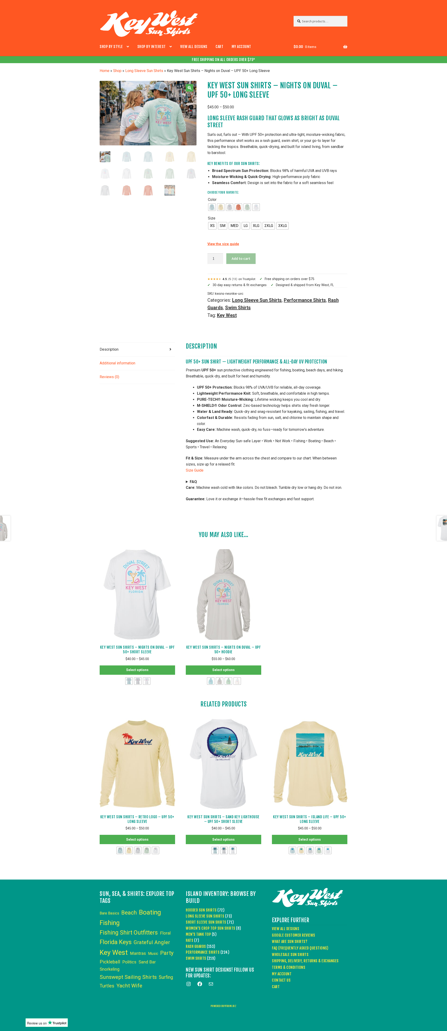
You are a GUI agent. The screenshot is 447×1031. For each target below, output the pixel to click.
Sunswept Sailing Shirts (128, 977)
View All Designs (193, 46)
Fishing (110, 923)
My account (241, 46)
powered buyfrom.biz (224, 1006)
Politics (129, 962)
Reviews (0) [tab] (109, 377)
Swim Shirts (238, 307)
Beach (129, 912)
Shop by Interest (151, 46)
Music (153, 953)
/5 (239, 279)
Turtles (107, 986)
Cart (219, 46)
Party (166, 953)
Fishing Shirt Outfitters (129, 932)
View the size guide (223, 244)
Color (212, 199)
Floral (165, 933)
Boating (150, 912)
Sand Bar (147, 962)
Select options (137, 670)
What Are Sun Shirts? (289, 941)
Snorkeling (109, 969)
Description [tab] (109, 349)
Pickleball (110, 962)
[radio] (211, 207)
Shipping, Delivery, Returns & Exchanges (305, 961)
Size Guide (194, 470)
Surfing (166, 977)
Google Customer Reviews (293, 935)
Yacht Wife (129, 986)
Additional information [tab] (117, 363)
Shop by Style (111, 46)
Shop (117, 71)
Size (211, 218)
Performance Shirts (305, 300)
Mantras (138, 953)
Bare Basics (109, 913)
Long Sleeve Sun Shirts (144, 71)
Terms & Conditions (288, 967)
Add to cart (241, 258)
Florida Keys (116, 942)
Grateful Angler (152, 942)
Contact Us (281, 980)
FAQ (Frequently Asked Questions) (300, 948)
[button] (189, 88)
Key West (227, 315)
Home (104, 71)
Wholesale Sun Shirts (290, 954)
